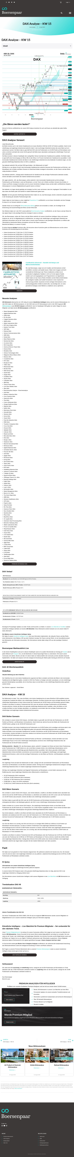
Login (67, 2)
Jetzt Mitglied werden (20, 954)
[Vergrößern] (70, 53)
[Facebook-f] (6, 1125)
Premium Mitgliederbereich (13, 932)
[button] (61, 13)
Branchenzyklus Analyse (38, 211)
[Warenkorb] (60, 2)
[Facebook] (11, 2)
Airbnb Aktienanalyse (37, 1065)
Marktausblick (19, 661)
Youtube (65, 652)
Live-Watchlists (52, 876)
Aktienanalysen (6, 306)
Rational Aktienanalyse (61, 1065)
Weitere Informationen (18, 1088)
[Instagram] (6, 2)
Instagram (16, 654)
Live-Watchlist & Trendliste (58, 626)
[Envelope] (14, 2)
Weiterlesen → (12, 1070)
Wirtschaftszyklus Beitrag (28, 205)
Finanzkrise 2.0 (34, 200)
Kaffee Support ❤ (19, 134)
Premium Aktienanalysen (19, 564)
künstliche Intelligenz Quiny (21, 636)
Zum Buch (19, 290)
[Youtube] (9, 2)
